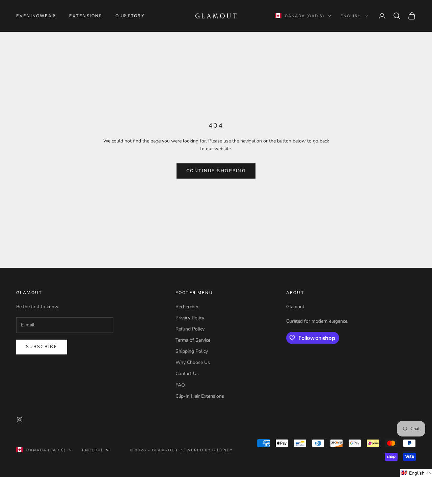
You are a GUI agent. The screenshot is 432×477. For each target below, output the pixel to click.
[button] (416, 473)
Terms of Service (193, 340)
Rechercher (187, 306)
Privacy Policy (190, 318)
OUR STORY (129, 15)
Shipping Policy (192, 351)
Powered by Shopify (206, 450)
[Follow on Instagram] (19, 419)
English (351, 16)
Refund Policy (190, 329)
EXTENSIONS (85, 15)
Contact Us (187, 373)
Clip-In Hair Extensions (200, 396)
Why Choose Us (193, 362)
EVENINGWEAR (36, 15)
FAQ (180, 385)
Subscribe (41, 347)
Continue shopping (216, 171)
